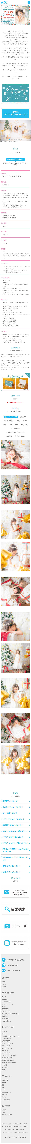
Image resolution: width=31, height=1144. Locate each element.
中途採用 (4, 1112)
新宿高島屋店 (24, 424)
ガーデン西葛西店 (9, 420)
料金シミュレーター (7, 1092)
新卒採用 (4, 1109)
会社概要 (16, 1126)
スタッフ (4, 1097)
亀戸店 (18, 420)
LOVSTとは (5, 1080)
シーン (3, 1089)
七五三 (3, 1033)
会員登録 (4, 984)
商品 (3, 1085)
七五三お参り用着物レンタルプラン (11, 1036)
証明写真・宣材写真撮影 (8, 1060)
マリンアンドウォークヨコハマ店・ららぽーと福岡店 (15, 163)
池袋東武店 (23, 417)
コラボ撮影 (4, 1065)
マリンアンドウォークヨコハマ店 (15, 432)
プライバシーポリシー (7, 1132)
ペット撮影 (4, 1067)
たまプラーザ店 (15, 428)
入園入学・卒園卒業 (7, 1048)
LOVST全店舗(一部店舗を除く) (15, 159)
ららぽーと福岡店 (20, 436)
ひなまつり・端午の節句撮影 (9, 1062)
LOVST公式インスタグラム (15, 960)
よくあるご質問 (6, 1099)
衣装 (3, 1087)
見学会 (3, 1069)
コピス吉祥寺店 (13, 424)
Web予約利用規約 (19, 1129)
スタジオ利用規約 (9, 1129)
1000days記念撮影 (7, 1045)
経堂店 (4, 424)
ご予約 (3, 981)
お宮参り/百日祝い (6, 1041)
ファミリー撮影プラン (7, 1057)
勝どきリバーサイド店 (11, 417)
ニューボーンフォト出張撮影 (9, 1055)
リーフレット (5, 1094)
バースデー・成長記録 (7, 1043)
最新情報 (4, 1082)
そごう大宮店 (5, 1018)
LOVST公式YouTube (14, 970)
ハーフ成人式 (5, 1050)
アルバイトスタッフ (7, 1114)
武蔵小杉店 (9, 436)
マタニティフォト (6, 1053)
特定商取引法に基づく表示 (20, 1132)
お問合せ (4, 986)
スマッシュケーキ (6, 1038)
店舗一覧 (4, 996)
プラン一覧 (4, 1031)
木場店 (25, 420)
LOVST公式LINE (12, 965)
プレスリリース (23, 1126)
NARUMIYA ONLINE (7, 1126)
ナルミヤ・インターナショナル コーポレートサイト (14, 1123)
